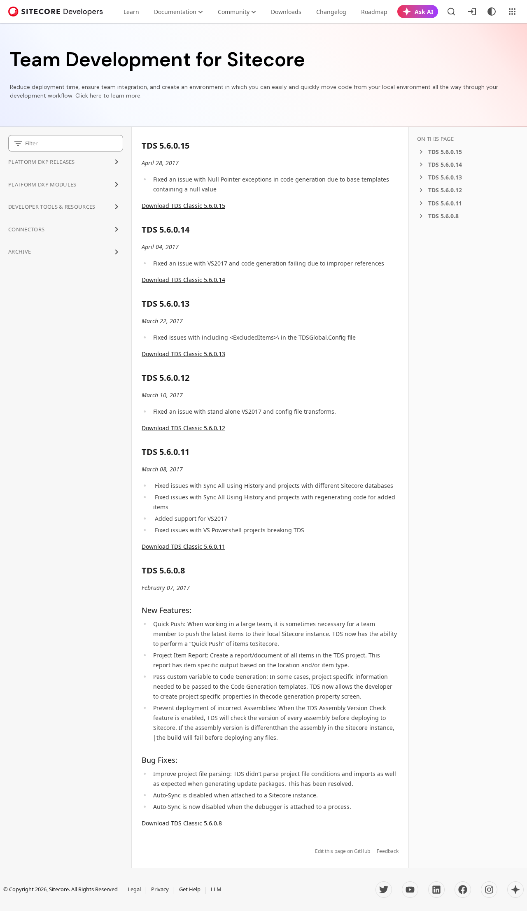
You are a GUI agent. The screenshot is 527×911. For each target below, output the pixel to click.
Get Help (190, 889)
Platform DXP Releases (41, 161)
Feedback (388, 851)
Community (234, 12)
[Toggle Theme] (491, 11)
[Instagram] (489, 889)
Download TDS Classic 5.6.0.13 (183, 354)
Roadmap (374, 12)
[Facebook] (463, 889)
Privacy (160, 889)
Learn (131, 12)
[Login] (471, 11)
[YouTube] (410, 889)
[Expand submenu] (116, 161)
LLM (216, 889)
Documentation (175, 12)
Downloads (286, 12)
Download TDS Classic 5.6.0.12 (183, 428)
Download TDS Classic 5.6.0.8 (182, 823)
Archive (19, 251)
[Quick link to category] (193, 145)
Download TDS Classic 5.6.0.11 (183, 546)
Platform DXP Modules (42, 184)
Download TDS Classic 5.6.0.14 (183, 280)
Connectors (26, 229)
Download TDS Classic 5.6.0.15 (183, 206)
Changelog (331, 12)
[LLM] (515, 889)
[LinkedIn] (436, 889)
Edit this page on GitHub (342, 851)
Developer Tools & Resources (52, 206)
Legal (134, 889)
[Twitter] (383, 889)
